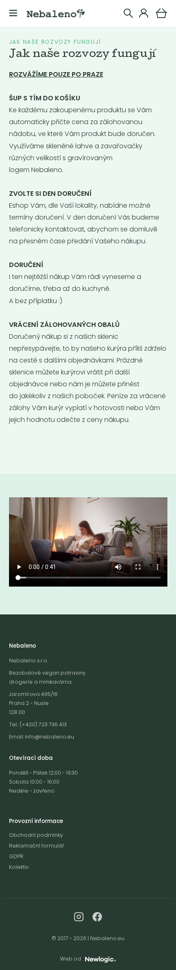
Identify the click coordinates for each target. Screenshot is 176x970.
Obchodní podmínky (36, 835)
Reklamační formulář (36, 845)
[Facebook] (97, 917)
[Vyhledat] (128, 13)
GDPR (16, 856)
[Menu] (13, 13)
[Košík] (161, 13)
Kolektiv (19, 866)
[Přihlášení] (144, 13)
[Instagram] (78, 917)
